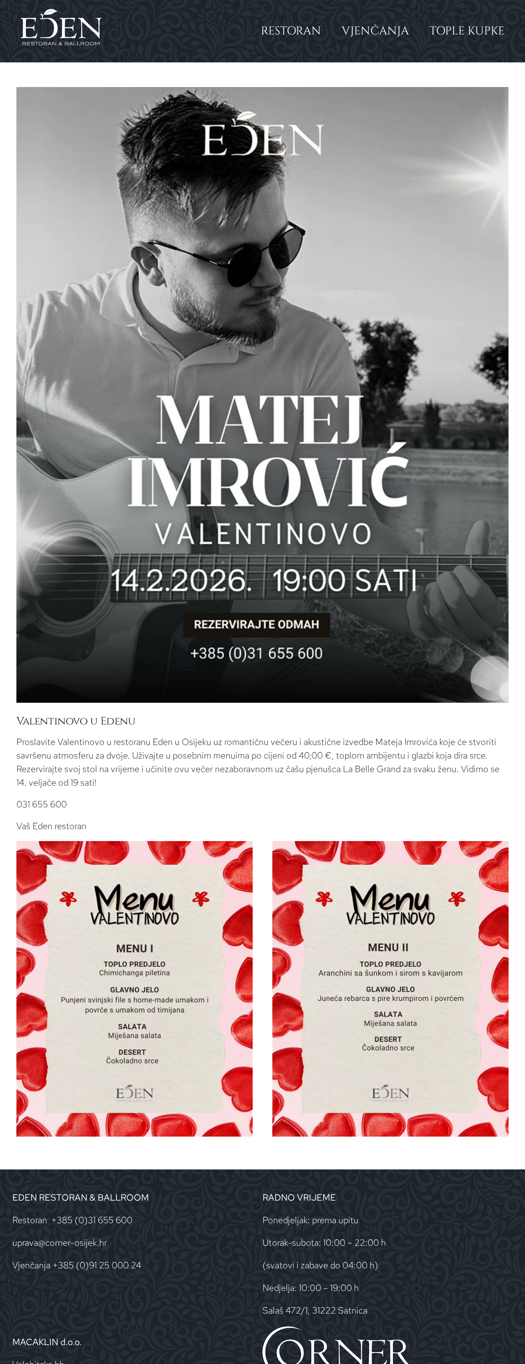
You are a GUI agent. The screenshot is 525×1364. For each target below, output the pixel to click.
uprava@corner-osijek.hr (59, 1243)
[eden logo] (61, 13)
